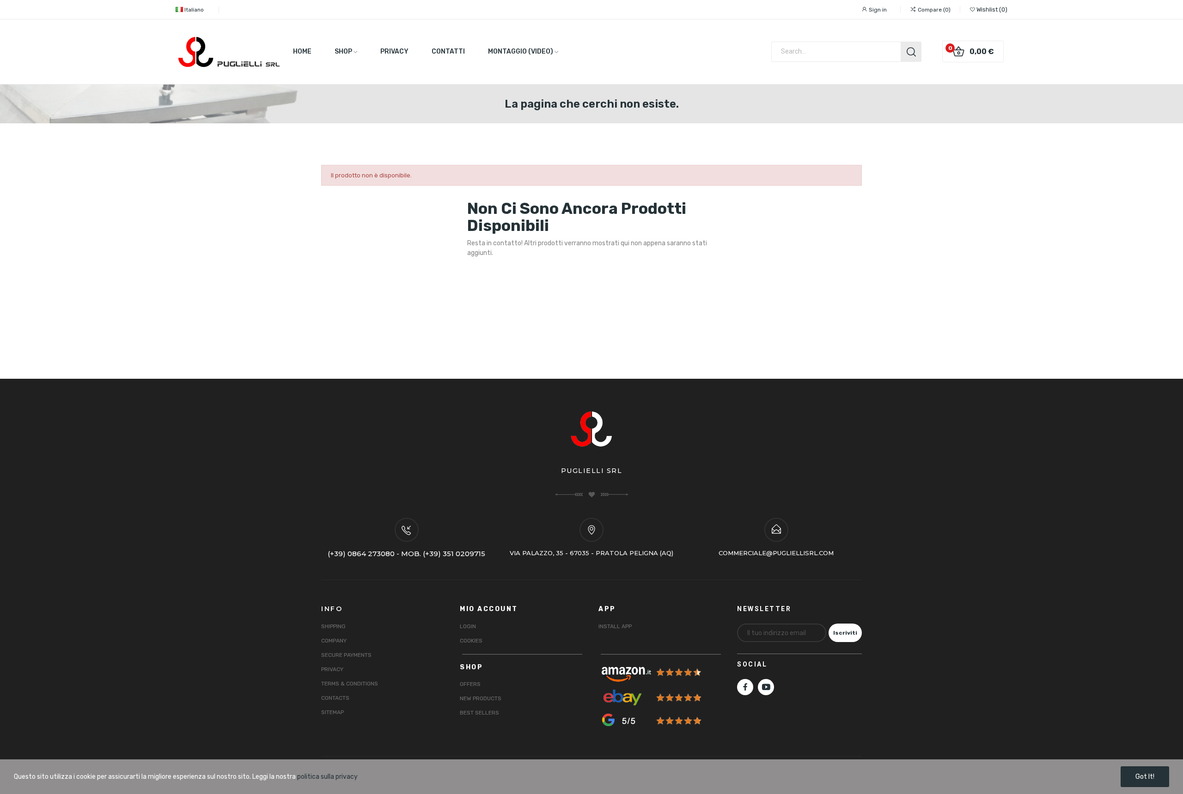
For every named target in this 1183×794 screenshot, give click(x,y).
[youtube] (766, 687)
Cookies (471, 640)
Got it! (1144, 777)
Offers (470, 684)
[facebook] (745, 687)
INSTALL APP (615, 626)
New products (480, 698)
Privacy (332, 669)
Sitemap (332, 712)
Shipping (333, 626)
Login (468, 626)
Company (334, 640)
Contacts (335, 698)
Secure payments (346, 655)
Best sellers (479, 712)
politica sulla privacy (327, 777)
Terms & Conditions (349, 683)
